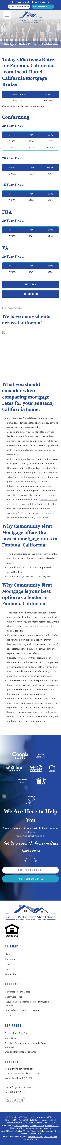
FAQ (7, 969)
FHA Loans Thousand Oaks (22, 1128)
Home (8, 954)
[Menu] (7, 15)
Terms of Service (35, 1123)
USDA (8, 1015)
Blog (7, 964)
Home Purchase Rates (19, 6)
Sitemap (9, 1123)
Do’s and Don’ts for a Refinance (20, 1051)
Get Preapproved (13, 996)
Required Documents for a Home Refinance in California (27, 1045)
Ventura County (37, 1125)
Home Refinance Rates (43, 6)
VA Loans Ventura (43, 1128)
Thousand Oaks (52, 1125)
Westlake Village (21, 1125)
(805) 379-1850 (22, 1087)
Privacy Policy (20, 1123)
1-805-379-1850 (42, 2)
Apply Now (30, 284)
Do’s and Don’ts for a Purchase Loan (23, 1010)
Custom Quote (30, 294)
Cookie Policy (49, 1123)
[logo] (31, 17)
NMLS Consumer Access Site (42, 1120)
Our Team (10, 959)
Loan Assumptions (12, 307)
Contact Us (10, 974)
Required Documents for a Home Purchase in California (27, 1003)
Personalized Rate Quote (17, 991)
